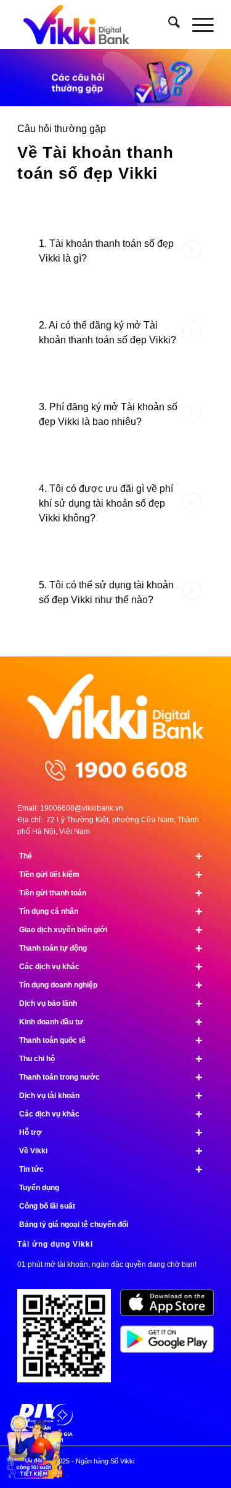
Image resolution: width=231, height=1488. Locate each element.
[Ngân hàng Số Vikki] (95, 24)
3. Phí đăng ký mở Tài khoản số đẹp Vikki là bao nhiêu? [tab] (108, 414)
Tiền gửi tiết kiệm (111, 874)
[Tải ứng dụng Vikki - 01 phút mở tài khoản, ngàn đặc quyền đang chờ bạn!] (68, 1340)
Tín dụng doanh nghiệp (111, 985)
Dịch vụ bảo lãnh (111, 1003)
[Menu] (197, 24)
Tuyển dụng (39, 1187)
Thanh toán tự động (111, 948)
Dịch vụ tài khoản (111, 1095)
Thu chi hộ (111, 1058)
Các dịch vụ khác (111, 966)
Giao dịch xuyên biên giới (111, 930)
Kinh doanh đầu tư (111, 1022)
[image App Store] (171, 1307)
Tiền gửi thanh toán (111, 893)
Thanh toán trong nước (111, 1077)
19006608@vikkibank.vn (81, 808)
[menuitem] (168, 24)
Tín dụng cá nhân (111, 911)
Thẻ (111, 856)
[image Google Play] (171, 1343)
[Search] (168, 24)
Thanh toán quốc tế (111, 1040)
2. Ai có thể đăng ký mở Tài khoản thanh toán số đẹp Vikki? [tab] (107, 332)
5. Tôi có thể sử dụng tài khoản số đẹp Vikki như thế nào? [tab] (106, 592)
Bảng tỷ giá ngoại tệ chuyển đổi (73, 1224)
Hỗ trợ (111, 1132)
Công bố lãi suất (47, 1206)
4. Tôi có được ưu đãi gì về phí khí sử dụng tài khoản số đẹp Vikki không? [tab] (106, 503)
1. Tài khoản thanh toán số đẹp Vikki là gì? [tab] (106, 250)
